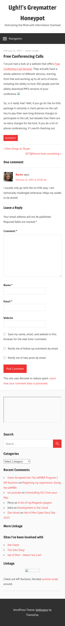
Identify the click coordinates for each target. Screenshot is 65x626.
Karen (19, 174)
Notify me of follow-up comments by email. (33, 348)
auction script (50, 579)
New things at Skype (17, 148)
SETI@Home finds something (42, 153)
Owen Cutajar (32, 50)
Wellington (42, 610)
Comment (10, 231)
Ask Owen (13, 545)
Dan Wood (14, 512)
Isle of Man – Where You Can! (25, 555)
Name (8, 285)
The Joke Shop (16, 550)
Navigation (15, 38)
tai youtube (14, 492)
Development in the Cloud (32, 507)
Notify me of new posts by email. (27, 357)
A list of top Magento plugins (35, 502)
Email (8, 301)
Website (8, 318)
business (10, 138)
